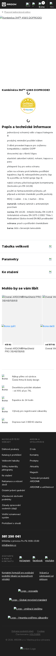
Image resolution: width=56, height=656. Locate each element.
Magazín (34, 472)
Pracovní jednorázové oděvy (17, 12)
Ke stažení (7, 475)
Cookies (41, 631)
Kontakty (34, 454)
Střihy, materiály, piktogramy (10, 468)
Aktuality (34, 466)
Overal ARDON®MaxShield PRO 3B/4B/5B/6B (19, 350)
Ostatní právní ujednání (13, 490)
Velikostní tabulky (10, 460)
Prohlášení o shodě (11, 523)
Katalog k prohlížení (11, 454)
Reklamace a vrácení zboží (12, 483)
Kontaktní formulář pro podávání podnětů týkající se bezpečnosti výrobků (18, 576)
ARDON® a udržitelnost (42, 487)
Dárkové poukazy (10, 449)
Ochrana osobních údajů (22, 631)
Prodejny (34, 460)
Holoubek (35, 634)
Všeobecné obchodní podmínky (12, 498)
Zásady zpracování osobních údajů (11, 507)
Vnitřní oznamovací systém (11, 516)
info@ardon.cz (9, 545)
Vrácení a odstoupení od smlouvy (46, 576)
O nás (33, 449)
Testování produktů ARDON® (39, 480)
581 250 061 (11, 536)
